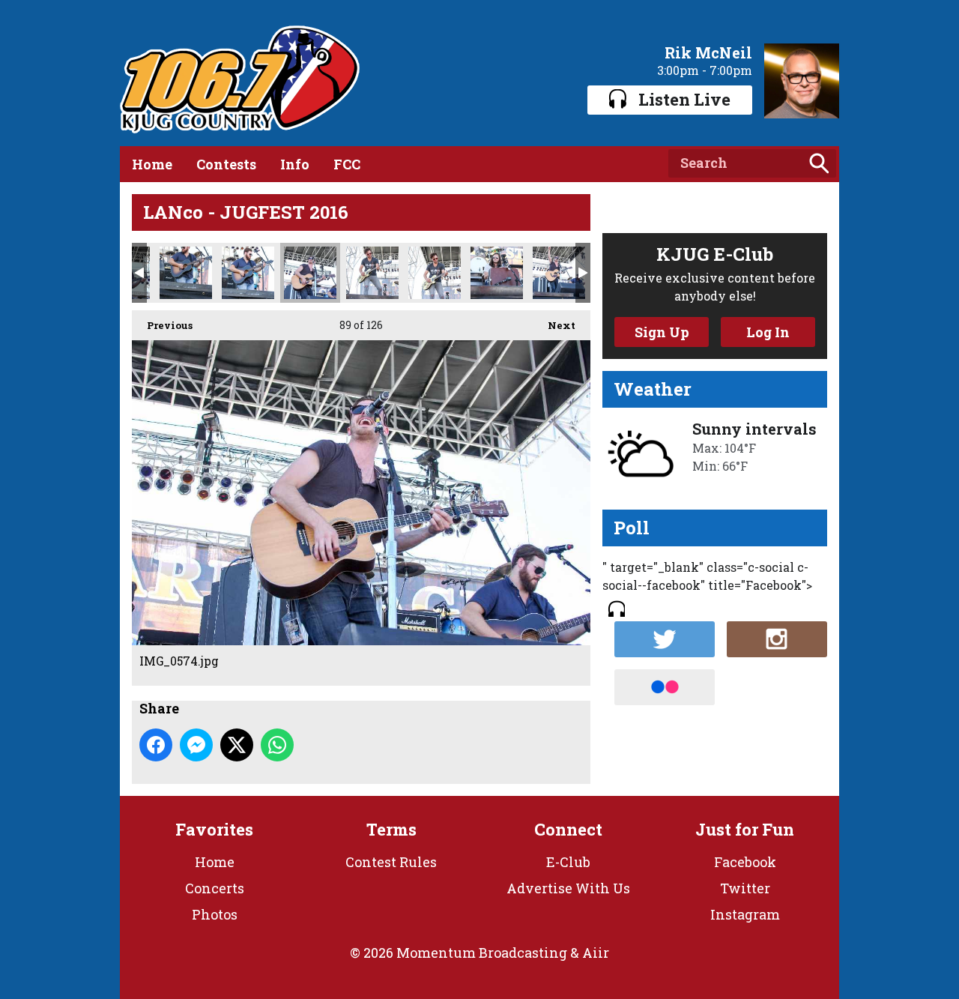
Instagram (745, 914)
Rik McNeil (708, 52)
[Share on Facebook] (155, 744)
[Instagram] (777, 639)
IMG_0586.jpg (497, 273)
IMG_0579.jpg (372, 273)
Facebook (745, 862)
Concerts (214, 888)
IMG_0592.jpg (559, 273)
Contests (226, 164)
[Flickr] (664, 687)
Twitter (745, 888)
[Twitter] (664, 639)
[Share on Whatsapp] (277, 744)
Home (152, 164)
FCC (346, 164)
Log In (768, 332)
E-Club (568, 862)
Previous (162, 325)
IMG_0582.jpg (434, 273)
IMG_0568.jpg (186, 273)
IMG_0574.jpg (310, 273)
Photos (215, 914)
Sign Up (662, 332)
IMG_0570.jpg (248, 273)
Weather (653, 389)
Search (819, 163)
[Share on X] (236, 744)
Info (294, 164)
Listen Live (684, 99)
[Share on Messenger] (196, 744)
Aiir (595, 953)
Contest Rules (391, 862)
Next (554, 325)
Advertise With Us (568, 888)
